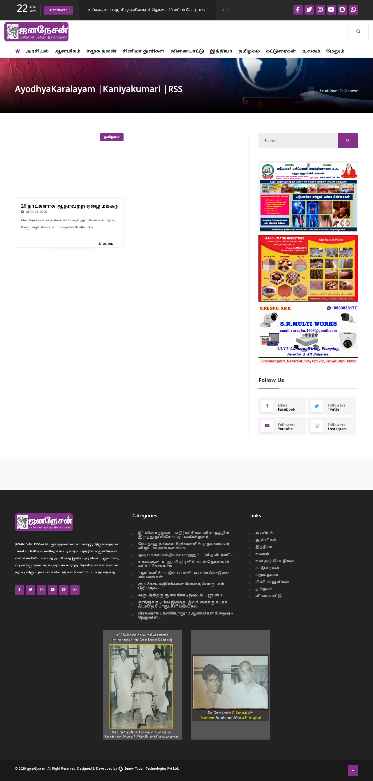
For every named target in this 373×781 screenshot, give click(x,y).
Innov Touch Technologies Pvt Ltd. (151, 769)
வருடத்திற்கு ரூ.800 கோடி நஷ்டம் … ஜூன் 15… (182, 595)
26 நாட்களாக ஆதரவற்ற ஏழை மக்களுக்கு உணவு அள (92, 206)
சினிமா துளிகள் (143, 51)
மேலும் (335, 51)
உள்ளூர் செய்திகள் (274, 561)
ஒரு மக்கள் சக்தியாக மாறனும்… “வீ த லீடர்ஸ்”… (185, 555)
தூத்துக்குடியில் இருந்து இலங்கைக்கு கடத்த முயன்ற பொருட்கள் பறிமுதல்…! (183, 604)
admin (108, 244)
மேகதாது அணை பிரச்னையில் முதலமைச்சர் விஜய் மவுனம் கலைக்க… (183, 546)
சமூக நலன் (101, 51)
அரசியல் (37, 51)
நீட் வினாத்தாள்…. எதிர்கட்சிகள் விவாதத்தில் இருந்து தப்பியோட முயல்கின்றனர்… (183, 535)
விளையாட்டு (187, 51)
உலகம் (311, 51)
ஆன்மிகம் (67, 51)
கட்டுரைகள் (281, 51)
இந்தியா (221, 51)
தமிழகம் (249, 51)
